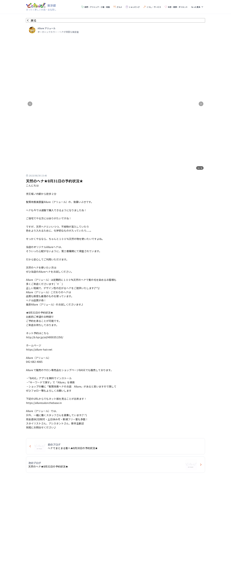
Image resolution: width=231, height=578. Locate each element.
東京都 (51, 5)
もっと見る (195, 7)
